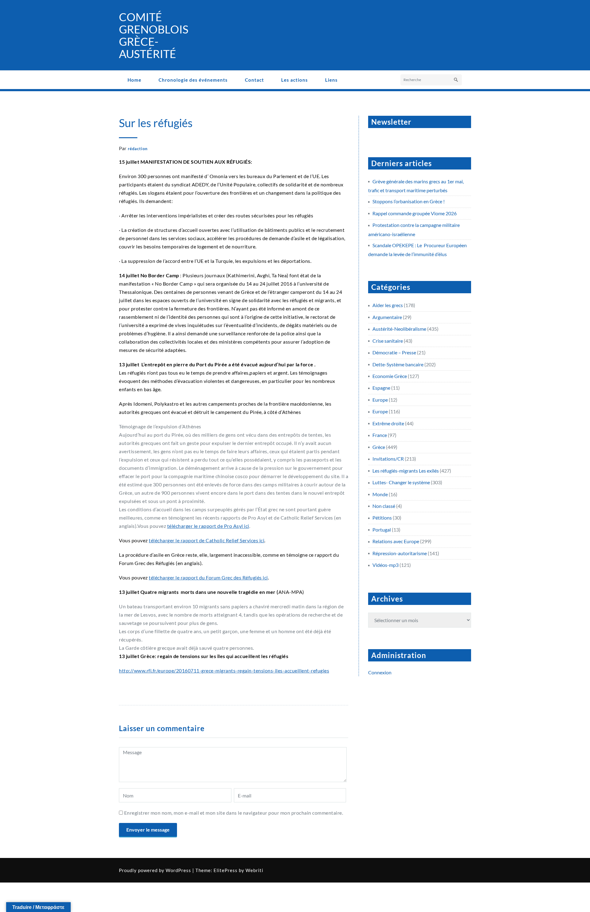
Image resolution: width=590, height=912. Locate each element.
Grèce (378, 447)
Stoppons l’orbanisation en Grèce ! (408, 201)
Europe (380, 400)
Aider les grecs (387, 305)
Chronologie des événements (193, 80)
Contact (254, 80)
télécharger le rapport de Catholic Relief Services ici (206, 540)
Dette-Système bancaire (397, 364)
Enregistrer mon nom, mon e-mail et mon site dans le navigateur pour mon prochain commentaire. (233, 813)
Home (134, 80)
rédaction (138, 148)
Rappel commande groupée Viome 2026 (414, 213)
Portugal (381, 529)
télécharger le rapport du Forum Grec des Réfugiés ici (208, 577)
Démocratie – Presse (394, 352)
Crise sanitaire (387, 341)
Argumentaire (387, 317)
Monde (380, 494)
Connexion (379, 672)
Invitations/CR (388, 459)
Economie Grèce (389, 376)
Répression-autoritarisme (399, 553)
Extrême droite (388, 423)
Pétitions (382, 517)
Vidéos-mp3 (385, 565)
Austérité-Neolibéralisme (399, 329)
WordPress (178, 870)
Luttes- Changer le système (401, 482)
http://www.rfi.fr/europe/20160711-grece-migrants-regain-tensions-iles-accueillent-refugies (224, 670)
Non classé (383, 506)
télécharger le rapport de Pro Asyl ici (208, 526)
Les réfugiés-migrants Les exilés (405, 471)
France (379, 435)
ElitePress (226, 870)
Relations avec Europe (395, 541)
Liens (331, 80)
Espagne (381, 388)
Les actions (294, 80)
